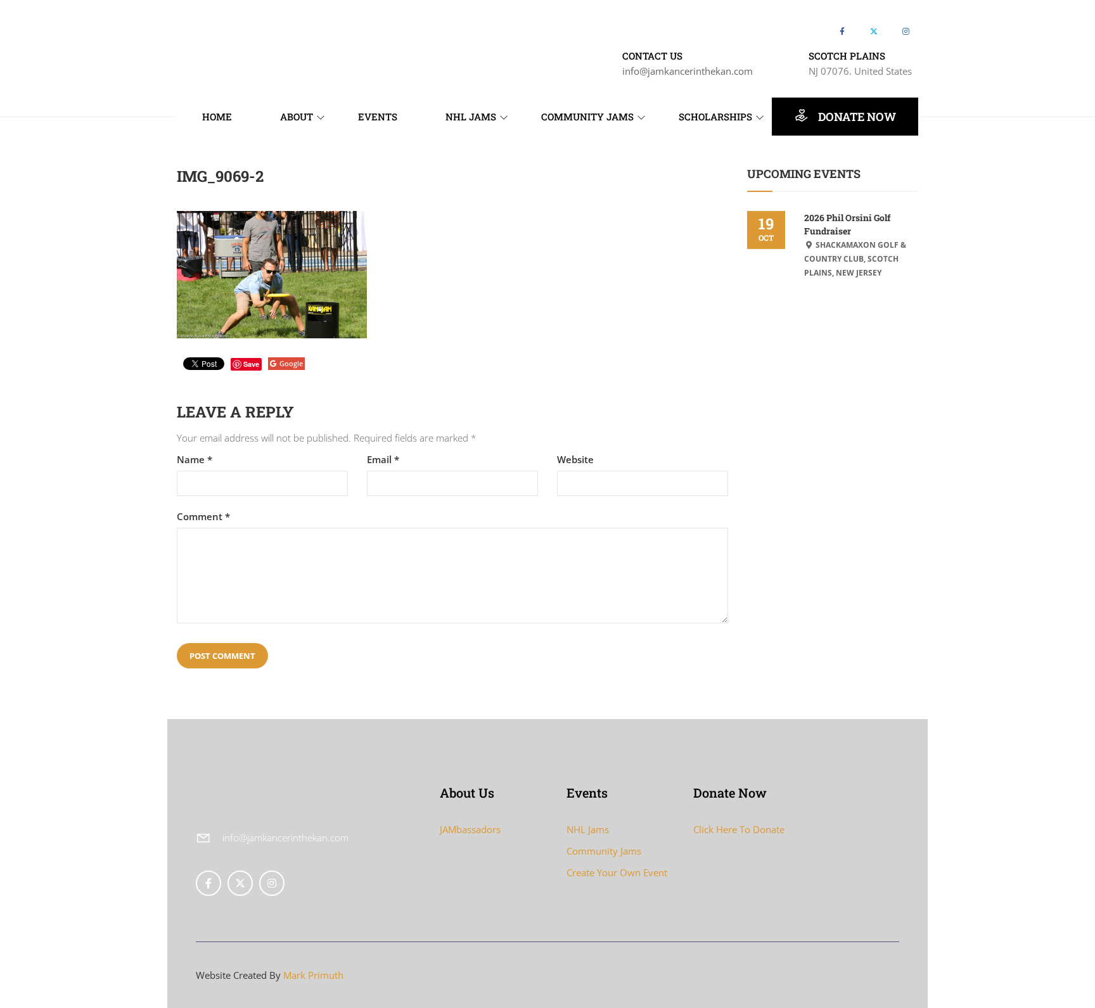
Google (291, 363)
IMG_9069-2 (220, 176)
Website (575, 459)
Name (194, 459)
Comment (203, 516)
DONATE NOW (856, 116)
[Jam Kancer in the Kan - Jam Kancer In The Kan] (224, 40)
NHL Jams (588, 829)
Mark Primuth (313, 975)
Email (383, 459)
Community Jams (604, 851)
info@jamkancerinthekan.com (687, 71)
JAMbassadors (470, 829)
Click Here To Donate (738, 829)
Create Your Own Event (617, 872)
